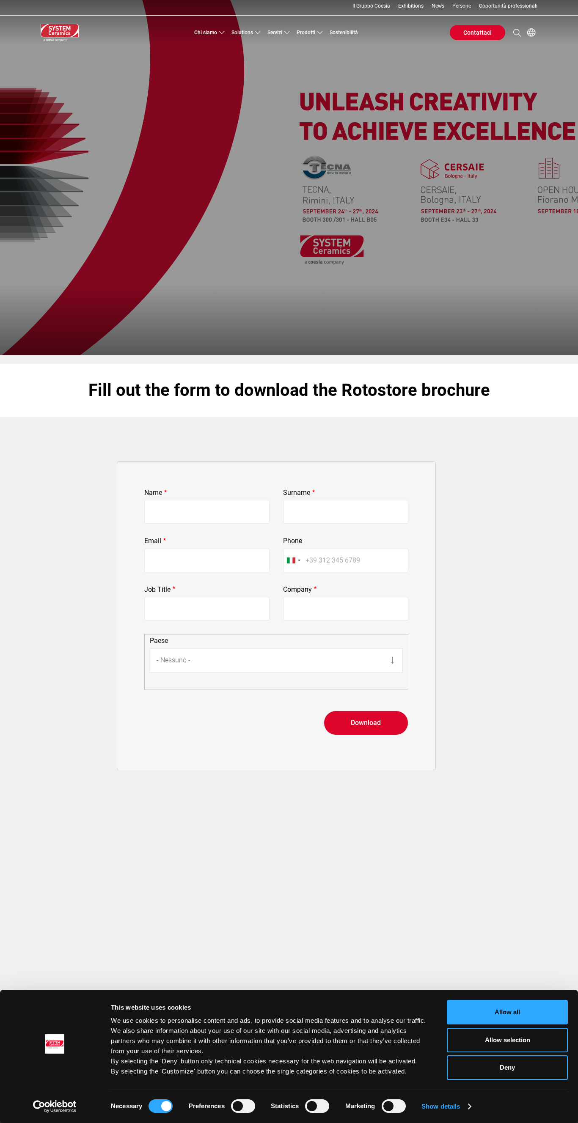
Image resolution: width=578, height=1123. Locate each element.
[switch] (243, 1106)
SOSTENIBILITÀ (344, 33)
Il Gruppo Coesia (371, 6)
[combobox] (293, 560)
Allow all (507, 1012)
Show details (440, 1106)
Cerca (517, 32)
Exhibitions (411, 6)
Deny (507, 1067)
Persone (461, 6)
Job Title (157, 589)
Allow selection (507, 1039)
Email (152, 541)
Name (153, 493)
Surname (296, 493)
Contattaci (477, 32)
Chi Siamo (205, 33)
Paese (159, 641)
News (438, 6)
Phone (292, 541)
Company (297, 589)
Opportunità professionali (508, 6)
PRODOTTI (306, 33)
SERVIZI (274, 33)
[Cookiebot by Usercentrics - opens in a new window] (55, 1106)
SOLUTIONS (242, 33)
